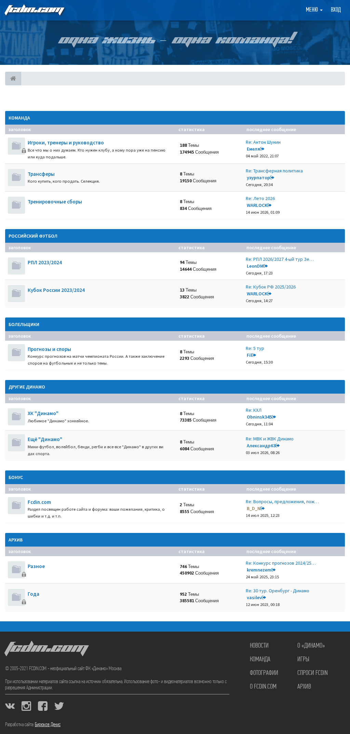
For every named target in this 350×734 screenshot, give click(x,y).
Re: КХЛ (253, 410)
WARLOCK (257, 205)
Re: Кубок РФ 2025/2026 (271, 287)
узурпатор (258, 177)
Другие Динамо (27, 387)
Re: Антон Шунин (263, 142)
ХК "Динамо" (43, 413)
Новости (259, 646)
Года (33, 594)
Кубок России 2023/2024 (56, 290)
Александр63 (261, 445)
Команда (19, 118)
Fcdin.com (39, 502)
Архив (16, 540)
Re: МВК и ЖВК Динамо (270, 439)
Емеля (253, 149)
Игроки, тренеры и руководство (66, 142)
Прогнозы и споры (49, 349)
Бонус (16, 477)
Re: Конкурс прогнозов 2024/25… (281, 563)
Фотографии (264, 673)
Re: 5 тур (255, 348)
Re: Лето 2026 (260, 198)
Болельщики (24, 324)
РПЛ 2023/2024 (45, 262)
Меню (312, 10)
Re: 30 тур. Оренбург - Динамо (277, 591)
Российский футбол (33, 236)
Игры (303, 659)
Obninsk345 (259, 417)
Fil (249, 355)
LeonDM (255, 266)
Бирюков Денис (47, 725)
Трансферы (41, 174)
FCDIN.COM (34, 10)
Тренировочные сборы (55, 201)
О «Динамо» (311, 646)
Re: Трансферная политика (274, 171)
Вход (336, 10)
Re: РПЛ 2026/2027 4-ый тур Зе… (280, 259)
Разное (36, 566)
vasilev (254, 597)
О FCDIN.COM (263, 686)
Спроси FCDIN (312, 673)
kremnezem (259, 570)
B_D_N (253, 508)
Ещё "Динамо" (45, 439)
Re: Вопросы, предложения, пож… (282, 501)
